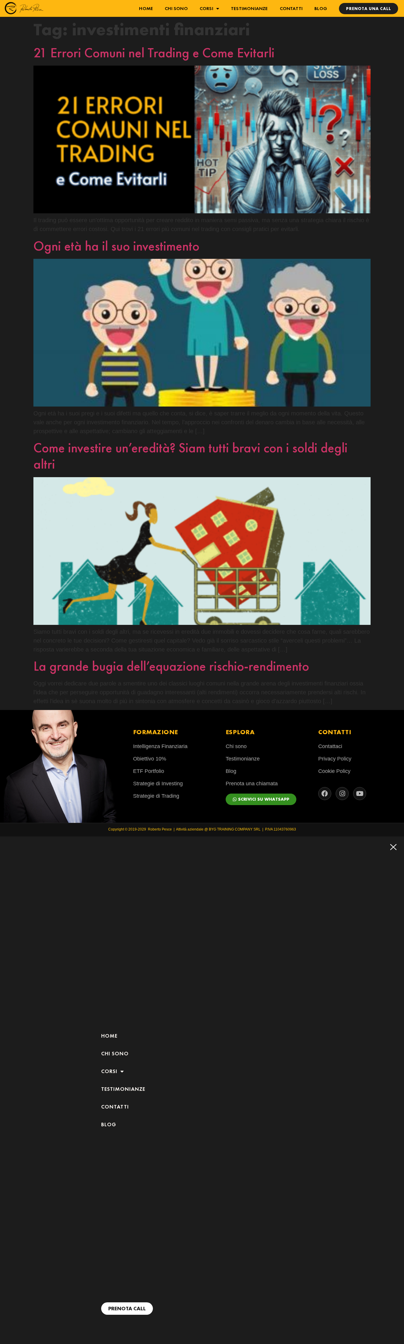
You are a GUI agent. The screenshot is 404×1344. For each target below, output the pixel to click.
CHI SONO (176, 8)
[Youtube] (359, 793)
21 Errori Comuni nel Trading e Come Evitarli (153, 52)
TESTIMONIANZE (249, 8)
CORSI (206, 8)
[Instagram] (342, 793)
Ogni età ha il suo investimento (116, 246)
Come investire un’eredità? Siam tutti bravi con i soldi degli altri (190, 456)
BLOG (320, 8)
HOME (146, 8)
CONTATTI (291, 8)
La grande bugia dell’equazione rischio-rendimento (171, 666)
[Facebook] (324, 793)
